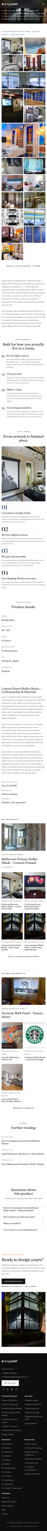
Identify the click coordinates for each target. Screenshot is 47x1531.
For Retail (6, 1464)
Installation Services (33, 1404)
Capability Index (31, 1400)
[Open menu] (43, 4)
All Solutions (7, 1444)
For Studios (6, 1472)
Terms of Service (30, 1526)
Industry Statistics (32, 1474)
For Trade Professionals (12, 1488)
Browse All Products (23, 1108)
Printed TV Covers (9, 1426)
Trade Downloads (32, 1412)
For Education (7, 1484)
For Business (7, 1452)
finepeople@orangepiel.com (15, 1377)
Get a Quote (30, 1286)
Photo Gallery (7, 1505)
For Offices (6, 1460)
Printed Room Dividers (11, 1430)
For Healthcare (8, 1480)
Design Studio (7, 1434)
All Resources (30, 1444)
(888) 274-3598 (10, 1373)
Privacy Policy (16, 1526)
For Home (6, 1448)
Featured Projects (9, 1501)
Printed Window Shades (12, 1408)
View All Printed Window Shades (23, 956)
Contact (5, 1514)
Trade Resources (32, 1408)
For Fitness (6, 1476)
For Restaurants (8, 1468)
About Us (6, 1497)
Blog (3, 1510)
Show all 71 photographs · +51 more (23, 266)
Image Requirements (33, 1459)
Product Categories (10, 1404)
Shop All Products (9, 1400)
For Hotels (6, 1456)
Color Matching (31, 1463)
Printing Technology (33, 1448)
